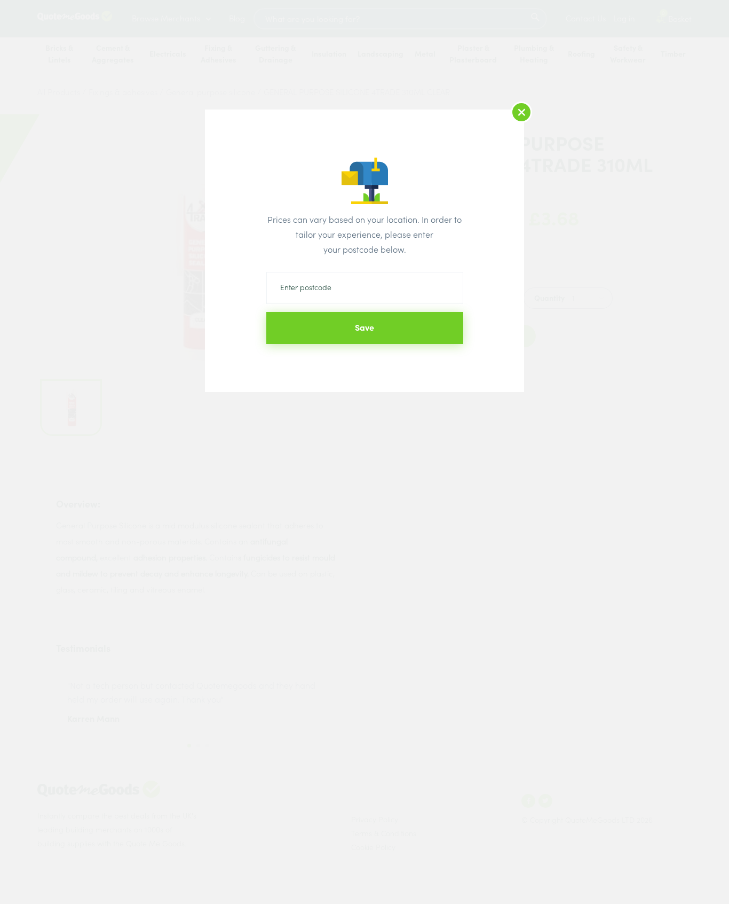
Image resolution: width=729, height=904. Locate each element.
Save (364, 327)
